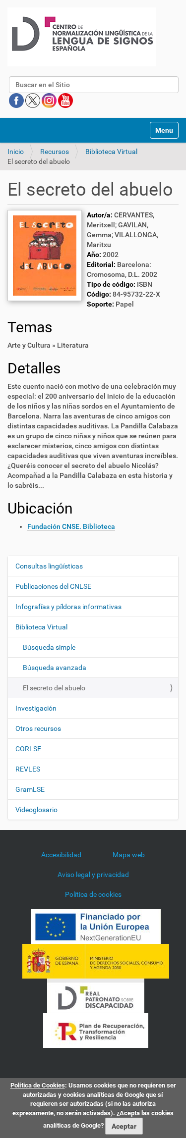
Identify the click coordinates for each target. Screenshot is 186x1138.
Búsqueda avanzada (54, 668)
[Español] (81, 36)
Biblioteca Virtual (111, 151)
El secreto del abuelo (54, 688)
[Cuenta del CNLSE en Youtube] (65, 100)
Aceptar (124, 1126)
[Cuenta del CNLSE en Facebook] (17, 100)
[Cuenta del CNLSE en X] (33, 100)
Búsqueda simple (49, 647)
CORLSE (28, 749)
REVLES (27, 769)
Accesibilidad (61, 855)
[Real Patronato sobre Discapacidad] (95, 995)
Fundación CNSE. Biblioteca (71, 526)
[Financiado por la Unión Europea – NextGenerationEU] (96, 926)
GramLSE (30, 789)
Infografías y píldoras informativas (68, 607)
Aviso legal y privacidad (93, 875)
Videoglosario (36, 810)
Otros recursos (38, 728)
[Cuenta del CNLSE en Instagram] (50, 100)
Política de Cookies (37, 1085)
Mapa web (129, 855)
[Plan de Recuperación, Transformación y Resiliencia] (95, 1030)
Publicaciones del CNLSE (53, 586)
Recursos (54, 151)
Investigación (36, 708)
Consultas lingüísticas (49, 566)
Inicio (15, 151)
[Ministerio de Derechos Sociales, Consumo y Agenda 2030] (95, 960)
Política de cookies (93, 894)
